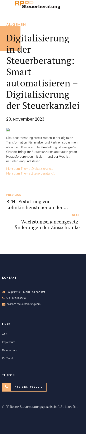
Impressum (8, 342)
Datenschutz (9, 350)
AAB (4, 334)
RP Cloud (7, 358)
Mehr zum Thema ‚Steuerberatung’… (30, 173)
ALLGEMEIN (16, 24)
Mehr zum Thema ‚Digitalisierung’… (29, 168)
